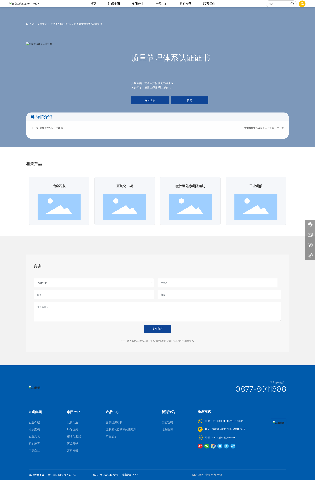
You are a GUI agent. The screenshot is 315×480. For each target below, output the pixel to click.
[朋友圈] (213, 446)
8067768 (230, 421)
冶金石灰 (59, 186)
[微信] (206, 446)
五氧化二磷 (124, 186)
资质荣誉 (42, 23)
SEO (135, 474)
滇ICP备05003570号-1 (107, 474)
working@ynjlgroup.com (223, 437)
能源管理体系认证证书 (51, 128)
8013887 (239, 421)
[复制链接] (233, 446)
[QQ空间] (226, 446)
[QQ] (219, 446)
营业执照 (126, 474)
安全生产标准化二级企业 (63, 23)
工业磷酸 (255, 186)
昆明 (219, 474)
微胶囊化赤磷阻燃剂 (190, 186)
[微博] (200, 446)
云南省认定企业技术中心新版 (259, 128)
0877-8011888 (260, 389)
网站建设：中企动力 (204, 474)
